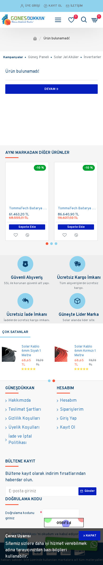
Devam (49, 89)
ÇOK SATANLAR (15, 332)
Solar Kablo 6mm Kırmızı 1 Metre (85, 351)
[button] (47, 243)
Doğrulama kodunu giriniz (19, 516)
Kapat (91, 536)
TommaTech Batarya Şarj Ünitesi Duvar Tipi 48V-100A (28, 208)
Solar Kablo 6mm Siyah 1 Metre (31, 351)
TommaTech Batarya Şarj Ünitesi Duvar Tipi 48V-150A (77, 208)
